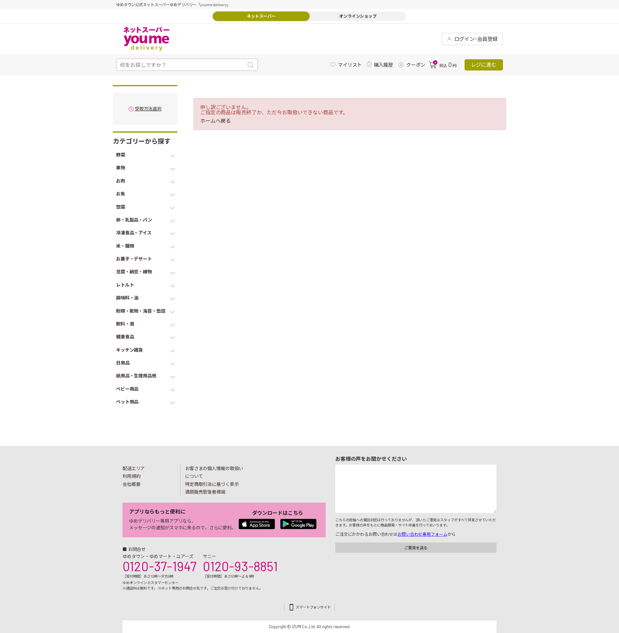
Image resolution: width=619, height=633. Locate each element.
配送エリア (134, 468)
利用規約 (132, 476)
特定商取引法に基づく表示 (212, 484)
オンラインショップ (358, 16)
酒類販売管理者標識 (205, 492)
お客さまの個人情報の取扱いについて (214, 472)
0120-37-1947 (159, 566)
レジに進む (483, 64)
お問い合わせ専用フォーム (422, 534)
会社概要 (132, 484)
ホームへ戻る (215, 120)
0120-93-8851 (240, 566)
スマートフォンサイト (313, 607)
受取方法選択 (148, 109)
